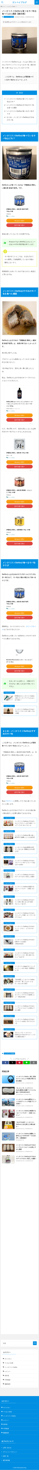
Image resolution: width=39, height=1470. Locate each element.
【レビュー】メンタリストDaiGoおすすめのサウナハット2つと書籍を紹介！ (25, 1035)
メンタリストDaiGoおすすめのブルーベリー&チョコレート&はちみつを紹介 (25, 863)
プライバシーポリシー (10, 1452)
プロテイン (9, 801)
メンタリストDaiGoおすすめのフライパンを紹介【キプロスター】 (25, 1021)
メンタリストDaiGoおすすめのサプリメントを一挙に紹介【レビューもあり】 (25, 955)
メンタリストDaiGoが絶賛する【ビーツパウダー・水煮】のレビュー (25, 889)
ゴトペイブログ (19, 2)
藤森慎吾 (7, 1384)
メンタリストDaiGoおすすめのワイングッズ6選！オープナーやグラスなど (25, 915)
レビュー (7, 1371)
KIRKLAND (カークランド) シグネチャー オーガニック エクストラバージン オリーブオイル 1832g (19, 404)
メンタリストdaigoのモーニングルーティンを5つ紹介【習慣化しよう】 (25, 968)
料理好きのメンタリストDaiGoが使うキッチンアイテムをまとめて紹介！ (25, 698)
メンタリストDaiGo (8, 17)
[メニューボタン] (36, 2)
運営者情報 (6, 1460)
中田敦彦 (7, 1380)
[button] (5, 1062)
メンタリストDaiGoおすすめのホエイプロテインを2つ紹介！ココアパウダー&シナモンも (25, 823)
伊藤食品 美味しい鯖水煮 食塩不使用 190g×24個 (17, 210)
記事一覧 (6, 1456)
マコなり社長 (9, 1363)
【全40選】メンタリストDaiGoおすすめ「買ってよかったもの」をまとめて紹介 (24, 981)
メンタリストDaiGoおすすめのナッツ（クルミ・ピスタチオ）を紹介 (25, 928)
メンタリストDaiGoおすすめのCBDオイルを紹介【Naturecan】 (24, 942)
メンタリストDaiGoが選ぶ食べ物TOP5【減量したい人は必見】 (25, 836)
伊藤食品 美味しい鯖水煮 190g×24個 (17, 453)
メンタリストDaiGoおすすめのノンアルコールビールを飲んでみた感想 (25, 1008)
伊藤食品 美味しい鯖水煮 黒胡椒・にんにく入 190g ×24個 (19, 491)
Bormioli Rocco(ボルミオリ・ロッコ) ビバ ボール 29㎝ (19, 661)
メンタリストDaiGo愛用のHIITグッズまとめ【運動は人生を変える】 (25, 849)
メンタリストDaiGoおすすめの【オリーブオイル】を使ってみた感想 (25, 711)
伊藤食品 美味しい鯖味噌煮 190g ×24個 (18, 530)
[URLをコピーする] (33, 1062)
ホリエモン (8, 1359)
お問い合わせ (7, 1448)
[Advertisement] (19, 1250)
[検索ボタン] (2, 2)
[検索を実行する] (35, 1343)
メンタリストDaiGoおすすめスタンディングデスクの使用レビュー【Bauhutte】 (25, 995)
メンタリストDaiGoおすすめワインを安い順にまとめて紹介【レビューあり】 (24, 902)
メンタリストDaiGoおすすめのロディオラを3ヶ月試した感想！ (25, 875)
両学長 (7, 1375)
